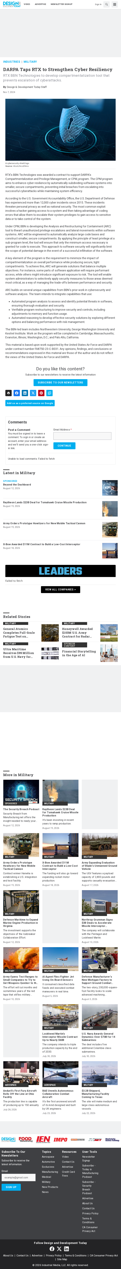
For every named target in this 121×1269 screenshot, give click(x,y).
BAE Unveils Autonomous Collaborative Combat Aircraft (57, 1094)
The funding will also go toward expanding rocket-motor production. (60, 877)
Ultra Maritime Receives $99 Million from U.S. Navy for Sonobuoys (18, 653)
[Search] (106, 4)
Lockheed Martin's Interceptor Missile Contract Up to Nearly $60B (60, 1037)
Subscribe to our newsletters (60, 382)
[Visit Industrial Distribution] (78, 1139)
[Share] (17, 393)
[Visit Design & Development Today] (9, 1139)
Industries (11, 61)
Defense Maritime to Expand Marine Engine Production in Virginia (20, 922)
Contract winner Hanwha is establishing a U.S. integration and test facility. (20, 877)
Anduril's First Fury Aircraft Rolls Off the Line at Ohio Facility (20, 1094)
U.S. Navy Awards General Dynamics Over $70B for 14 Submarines (98, 1037)
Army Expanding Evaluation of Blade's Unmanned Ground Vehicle (99, 865)
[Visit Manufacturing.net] (95, 1139)
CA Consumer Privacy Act (104, 1255)
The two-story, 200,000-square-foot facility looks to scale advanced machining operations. (100, 991)
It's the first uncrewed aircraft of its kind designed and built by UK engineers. (59, 1105)
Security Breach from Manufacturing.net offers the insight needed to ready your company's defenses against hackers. (19, 817)
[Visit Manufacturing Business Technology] (112, 1139)
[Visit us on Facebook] (52, 1248)
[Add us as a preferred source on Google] (49, 393)
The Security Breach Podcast (21, 809)
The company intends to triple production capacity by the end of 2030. (59, 1048)
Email (5, 1171)
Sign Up (11, 1187)
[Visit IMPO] (60, 1139)
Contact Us (23, 1255)
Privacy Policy (54, 1255)
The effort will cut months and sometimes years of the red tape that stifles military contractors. (20, 991)
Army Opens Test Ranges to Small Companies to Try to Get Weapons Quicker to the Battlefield (20, 980)
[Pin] (41, 393)
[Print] (8, 393)
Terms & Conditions (75, 1255)
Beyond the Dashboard (17, 484)
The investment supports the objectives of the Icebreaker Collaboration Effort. (19, 934)
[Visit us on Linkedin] (66, 1248)
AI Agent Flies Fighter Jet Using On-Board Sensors (58, 978)
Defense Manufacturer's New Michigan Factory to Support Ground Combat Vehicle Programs (97, 980)
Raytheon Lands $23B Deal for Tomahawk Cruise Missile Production (44, 502)
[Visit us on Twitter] (59, 1248)
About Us (8, 1255)
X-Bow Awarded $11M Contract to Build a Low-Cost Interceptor (41, 544)
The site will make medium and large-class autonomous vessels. (99, 1105)
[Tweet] (33, 393)
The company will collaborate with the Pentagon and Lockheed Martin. (98, 934)
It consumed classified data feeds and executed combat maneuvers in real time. (58, 988)
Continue (64, 445)
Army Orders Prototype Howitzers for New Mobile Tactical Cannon (44, 523)
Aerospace (10, 1085)
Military (30, 61)
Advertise (37, 1255)
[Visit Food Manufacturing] (26, 1139)
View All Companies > (60, 589)
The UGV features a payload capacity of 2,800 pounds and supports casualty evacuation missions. (98, 877)
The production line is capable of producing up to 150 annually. (21, 1103)
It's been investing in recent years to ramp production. (58, 821)
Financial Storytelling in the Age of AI (79, 653)
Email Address (62, 429)
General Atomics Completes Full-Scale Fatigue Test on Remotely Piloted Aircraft (19, 632)
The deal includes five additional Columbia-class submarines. (96, 1048)
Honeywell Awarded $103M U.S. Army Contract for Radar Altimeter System (77, 632)
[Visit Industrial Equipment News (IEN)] (43, 1139)
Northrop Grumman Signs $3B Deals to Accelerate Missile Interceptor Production (97, 923)
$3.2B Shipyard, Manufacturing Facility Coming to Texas (95, 1094)
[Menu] (115, 4)
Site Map (62, 1259)
